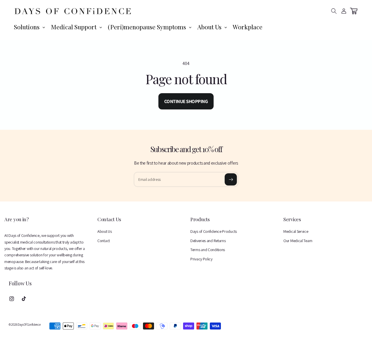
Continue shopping (186, 101)
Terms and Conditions (207, 249)
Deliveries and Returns (208, 240)
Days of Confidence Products (213, 231)
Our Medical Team (297, 240)
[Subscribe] (231, 179)
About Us (104, 231)
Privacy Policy (201, 259)
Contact (103, 240)
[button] (334, 11)
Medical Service (295, 231)
